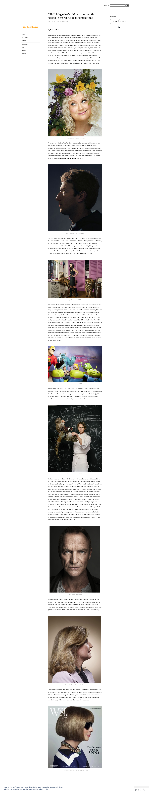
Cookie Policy (44, 789)
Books (24, 54)
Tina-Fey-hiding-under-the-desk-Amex (66, 158)
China (24, 41)
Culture (24, 44)
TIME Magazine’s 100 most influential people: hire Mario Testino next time (71, 16)
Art (23, 47)
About (24, 34)
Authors (25, 37)
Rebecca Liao (54, 30)
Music (24, 50)
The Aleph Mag (30, 26)
